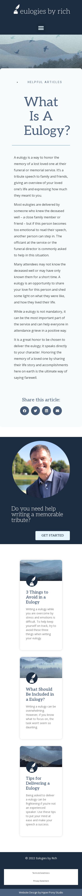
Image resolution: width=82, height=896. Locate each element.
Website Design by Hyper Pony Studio (41, 892)
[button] (41, 28)
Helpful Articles (45, 82)
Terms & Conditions (41, 873)
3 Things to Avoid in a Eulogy (37, 597)
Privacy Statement (41, 881)
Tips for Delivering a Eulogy (38, 783)
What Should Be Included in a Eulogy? (40, 694)
